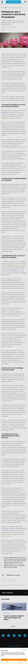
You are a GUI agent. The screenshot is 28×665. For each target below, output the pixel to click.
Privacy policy (24, 649)
